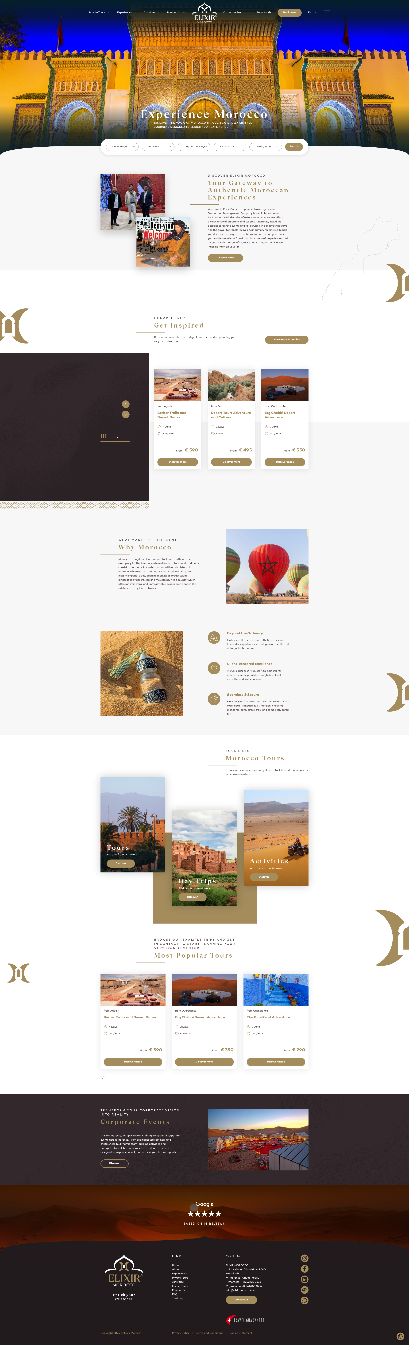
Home (175, 1265)
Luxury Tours (180, 1286)
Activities (149, 12)
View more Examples (287, 339)
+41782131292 (253, 1286)
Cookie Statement (240, 1333)
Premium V (173, 12)
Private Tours (97, 12)
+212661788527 (251, 1278)
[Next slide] (126, 414)
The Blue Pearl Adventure (268, 1018)
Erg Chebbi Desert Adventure (200, 1018)
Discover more (225, 257)
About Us (178, 1269)
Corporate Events (234, 12)
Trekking (177, 1298)
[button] (204, 1213)
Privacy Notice (180, 1333)
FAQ (174, 1294)
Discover (121, 863)
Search (294, 146)
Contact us (241, 1299)
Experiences (124, 12)
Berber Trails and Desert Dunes (130, 1018)
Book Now (289, 12)
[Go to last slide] (126, 404)
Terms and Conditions (209, 1333)
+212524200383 (251, 1282)
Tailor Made (264, 12)
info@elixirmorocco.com (240, 1290)
